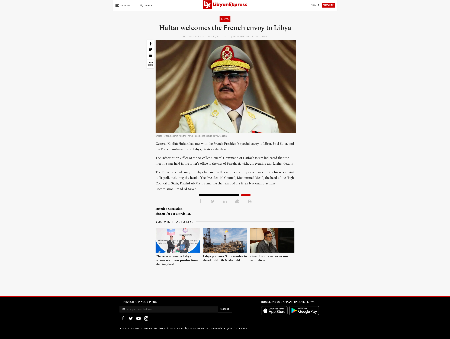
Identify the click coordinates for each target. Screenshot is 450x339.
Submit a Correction (169, 209)
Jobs (229, 328)
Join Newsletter (218, 328)
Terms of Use (166, 328)
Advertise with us (199, 328)
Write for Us (150, 328)
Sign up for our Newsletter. (173, 214)
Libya (225, 19)
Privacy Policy (181, 328)
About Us (124, 328)
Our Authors (240, 328)
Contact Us (137, 328)
